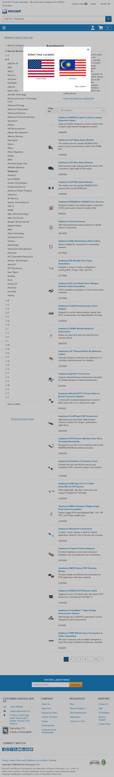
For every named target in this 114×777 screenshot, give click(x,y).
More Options (80, 86)
